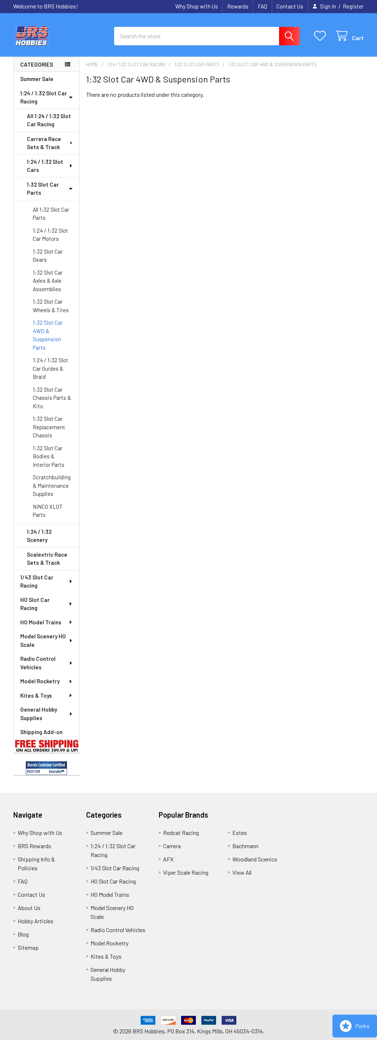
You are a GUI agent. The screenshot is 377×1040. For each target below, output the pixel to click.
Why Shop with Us (196, 6)
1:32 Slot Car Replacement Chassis (49, 426)
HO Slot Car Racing (35, 603)
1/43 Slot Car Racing (36, 581)
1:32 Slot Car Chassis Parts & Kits (52, 397)
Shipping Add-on (41, 732)
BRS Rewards (34, 845)
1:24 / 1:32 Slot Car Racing (43, 97)
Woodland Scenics (254, 859)
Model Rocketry (40, 681)
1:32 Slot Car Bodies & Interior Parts (48, 456)
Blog (23, 934)
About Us (29, 907)
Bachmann (245, 845)
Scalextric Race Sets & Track (47, 558)
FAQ (262, 6)
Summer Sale (36, 78)
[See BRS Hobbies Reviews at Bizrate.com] (46, 768)
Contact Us (289, 6)
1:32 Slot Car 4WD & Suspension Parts (48, 335)
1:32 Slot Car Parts (43, 188)
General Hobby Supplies (38, 713)
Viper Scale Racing (185, 872)
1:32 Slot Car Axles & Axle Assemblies (48, 280)
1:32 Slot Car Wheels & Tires (51, 305)
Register (353, 6)
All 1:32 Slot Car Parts (51, 213)
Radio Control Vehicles (38, 662)
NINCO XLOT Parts (48, 510)
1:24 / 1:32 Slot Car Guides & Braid (50, 368)
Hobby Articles (35, 920)
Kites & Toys (36, 695)
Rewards (238, 6)
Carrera (172, 845)
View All (241, 872)
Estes (239, 832)
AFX (168, 859)
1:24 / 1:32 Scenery (39, 535)
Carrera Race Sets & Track (44, 143)
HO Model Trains (40, 622)
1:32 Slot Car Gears (48, 255)
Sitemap (28, 947)
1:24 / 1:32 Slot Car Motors (50, 234)
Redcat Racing (181, 832)
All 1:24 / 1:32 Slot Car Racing (49, 120)
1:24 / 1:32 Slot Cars (45, 165)
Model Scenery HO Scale (43, 640)
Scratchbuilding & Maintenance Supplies (52, 485)
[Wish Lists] (321, 36)
